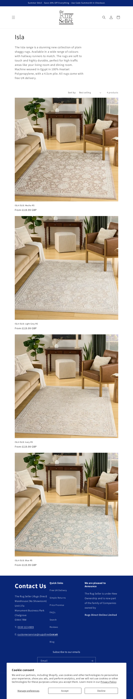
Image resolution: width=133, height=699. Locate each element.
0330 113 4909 (26, 627)
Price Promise (57, 605)
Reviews (54, 627)
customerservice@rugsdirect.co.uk (38, 634)
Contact (54, 634)
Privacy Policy (108, 682)
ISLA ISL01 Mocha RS (24, 205)
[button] (13, 17)
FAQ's (52, 612)
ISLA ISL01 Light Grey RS (26, 324)
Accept (64, 690)
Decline (101, 690)
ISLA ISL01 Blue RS (23, 560)
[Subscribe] (92, 661)
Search (53, 619)
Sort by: (72, 92)
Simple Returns (58, 597)
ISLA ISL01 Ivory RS (24, 442)
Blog (52, 641)
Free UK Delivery (58, 590)
